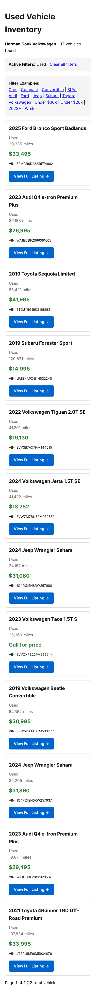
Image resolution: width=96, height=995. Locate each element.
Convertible (53, 89)
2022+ (15, 108)
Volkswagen (20, 102)
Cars (13, 89)
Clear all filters (63, 64)
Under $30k (46, 102)
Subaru (52, 95)
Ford (25, 95)
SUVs (72, 89)
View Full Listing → (31, 176)
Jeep (37, 95)
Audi (13, 95)
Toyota (68, 95)
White (30, 108)
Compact (29, 89)
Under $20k (72, 102)
